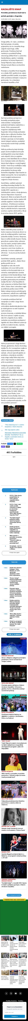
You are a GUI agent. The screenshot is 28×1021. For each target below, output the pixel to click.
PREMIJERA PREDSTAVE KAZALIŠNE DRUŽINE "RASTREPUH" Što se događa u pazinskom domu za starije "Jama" (15, 436)
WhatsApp (19, 443)
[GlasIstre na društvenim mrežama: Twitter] (11, 993)
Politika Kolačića (11, 1001)
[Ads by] (5, 101)
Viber (3, 446)
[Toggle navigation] (2, 2)
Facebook (10, 443)
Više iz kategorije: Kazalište (14, 895)
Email (8, 446)
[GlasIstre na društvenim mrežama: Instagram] (21, 993)
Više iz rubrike (14, 634)
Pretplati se (15, 1016)
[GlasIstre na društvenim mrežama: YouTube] (16, 993)
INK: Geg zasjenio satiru (12, 430)
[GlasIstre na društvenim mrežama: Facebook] (7, 993)
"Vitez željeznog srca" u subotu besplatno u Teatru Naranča (14, 426)
